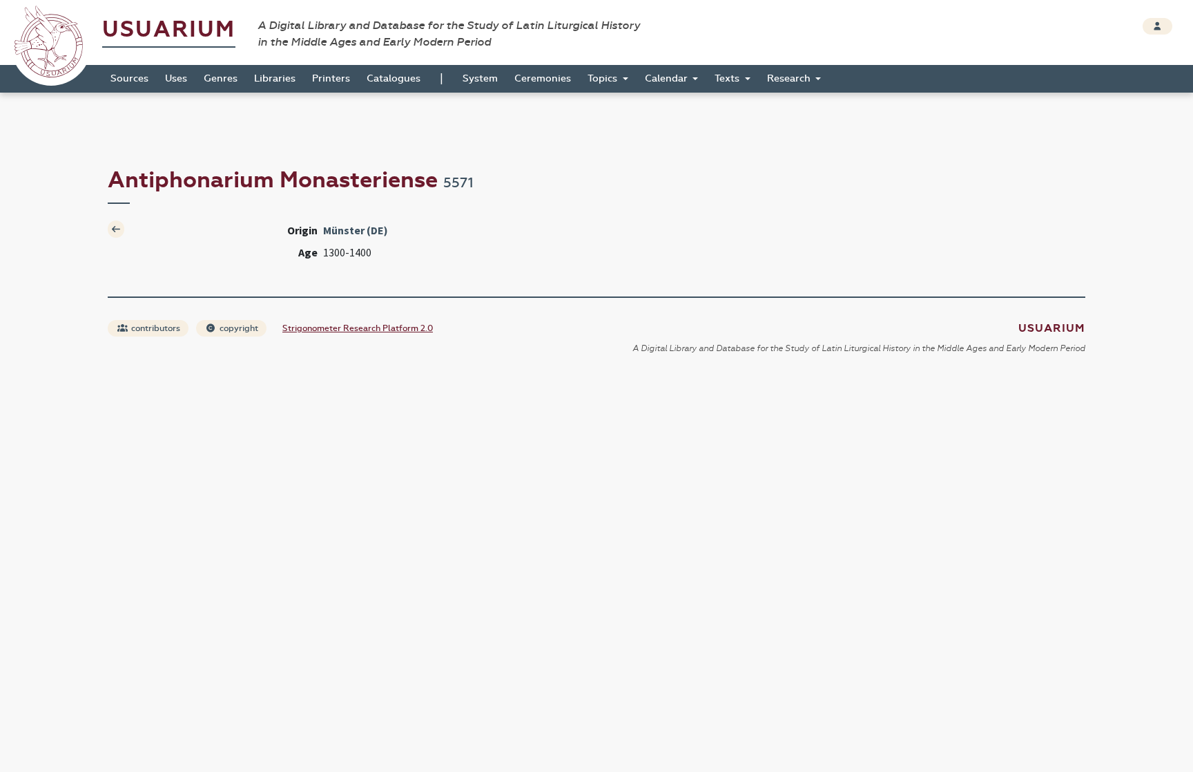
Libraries (274, 78)
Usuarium (168, 29)
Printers (331, 78)
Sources (129, 78)
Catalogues (393, 78)
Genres (220, 78)
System (480, 78)
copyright (237, 328)
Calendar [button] (667, 78)
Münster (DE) (355, 230)
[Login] (1157, 26)
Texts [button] (728, 78)
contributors (154, 328)
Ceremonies (542, 78)
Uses (176, 78)
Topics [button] (604, 78)
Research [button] (790, 78)
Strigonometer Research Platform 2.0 (357, 328)
